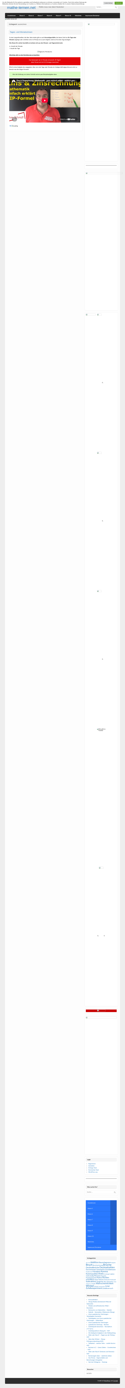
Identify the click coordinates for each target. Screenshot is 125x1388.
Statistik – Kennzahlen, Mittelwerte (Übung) (101, 1312)
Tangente (99, 1281)
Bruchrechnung (98, 1265)
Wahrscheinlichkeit (104, 1283)
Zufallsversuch (108, 1288)
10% (87, 1262)
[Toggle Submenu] (113, 1203)
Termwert (110, 1281)
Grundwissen (12, 15)
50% (89, 1262)
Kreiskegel (107, 1274)
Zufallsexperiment (94, 1288)
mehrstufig (90, 1276)
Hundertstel (89, 1271)
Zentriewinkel (102, 1286)
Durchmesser (91, 1270)
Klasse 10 (68, 15)
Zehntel (96, 1286)
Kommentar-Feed (93, 1170)
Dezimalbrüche (92, 1268)
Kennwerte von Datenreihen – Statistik (100, 1310)
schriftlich (90, 1279)
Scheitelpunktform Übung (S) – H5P (99, 1331)
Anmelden (91, 1166)
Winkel (90, 1286)
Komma (104, 1271)
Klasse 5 (22, 15)
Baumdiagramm (105, 1262)
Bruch (89, 1265)
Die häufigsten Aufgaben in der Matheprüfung (102, 1333)
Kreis (101, 1274)
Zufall (107, 1286)
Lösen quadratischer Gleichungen (98, 1322)
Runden (105, 1278)
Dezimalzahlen (107, 1267)
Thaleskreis (88, 1283)
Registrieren (92, 1163)
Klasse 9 (58, 15)
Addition (94, 1262)
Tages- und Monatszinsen (21, 32)
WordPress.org (92, 1172)
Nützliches (78, 15)
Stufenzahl (113, 1279)
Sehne (96, 1279)
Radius (99, 1278)
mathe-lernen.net (21, 7)
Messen (97, 1276)
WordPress (107, 1381)
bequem (113, 1262)
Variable (93, 1283)
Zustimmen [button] (119, 3)
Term (105, 1281)
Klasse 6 (31, 15)
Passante (103, 1276)
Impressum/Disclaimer (92, 15)
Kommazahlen (92, 1274)
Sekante (101, 1279)
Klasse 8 (49, 15)
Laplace (112, 1274)
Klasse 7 (40, 15)
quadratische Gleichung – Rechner (98, 1324)
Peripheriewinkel (91, 1277)
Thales (114, 1281)
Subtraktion (91, 1281)
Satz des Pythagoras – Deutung (97, 1362)
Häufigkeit (96, 1272)
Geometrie (100, 1270)
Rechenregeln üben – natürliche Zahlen (100, 1356)
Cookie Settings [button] (108, 3)
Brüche (107, 1265)
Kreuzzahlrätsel (93, 1299)
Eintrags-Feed (92, 1168)
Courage (115, 1381)
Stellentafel (107, 1279)
